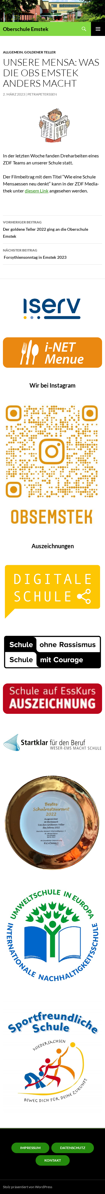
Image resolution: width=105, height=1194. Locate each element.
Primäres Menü (98, 29)
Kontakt (52, 1160)
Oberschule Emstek (25, 29)
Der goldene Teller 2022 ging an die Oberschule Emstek (45, 229)
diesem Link (36, 190)
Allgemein (13, 52)
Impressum (30, 1148)
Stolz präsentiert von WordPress (27, 1187)
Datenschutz (72, 1148)
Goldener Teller (40, 52)
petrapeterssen (42, 94)
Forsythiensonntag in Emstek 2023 (34, 254)
